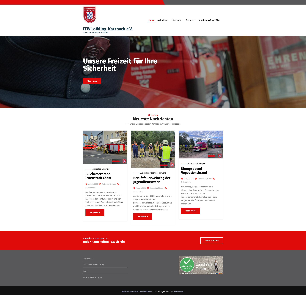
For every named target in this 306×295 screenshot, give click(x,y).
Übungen (201, 164)
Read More (95, 212)
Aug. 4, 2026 (141, 188)
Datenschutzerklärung (93, 265)
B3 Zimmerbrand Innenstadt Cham (98, 176)
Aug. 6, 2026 (93, 184)
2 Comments (90, 187)
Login (85, 271)
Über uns (176, 20)
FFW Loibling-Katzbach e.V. (107, 28)
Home (152, 20)
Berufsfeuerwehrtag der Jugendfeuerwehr (151, 180)
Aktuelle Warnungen (92, 277)
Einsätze (105, 169)
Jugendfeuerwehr (157, 173)
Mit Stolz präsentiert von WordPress (137, 292)
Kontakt (190, 20)
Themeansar (178, 292)
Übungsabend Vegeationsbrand (194, 171)
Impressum (88, 258)
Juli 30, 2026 (189, 179)
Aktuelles (162, 20)
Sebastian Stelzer (109, 184)
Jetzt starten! (212, 240)
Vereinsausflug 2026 (209, 20)
